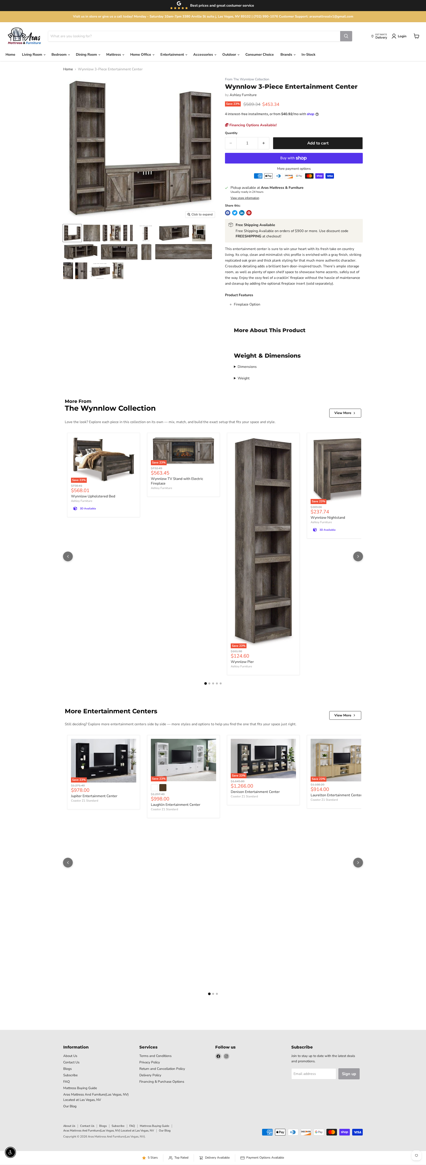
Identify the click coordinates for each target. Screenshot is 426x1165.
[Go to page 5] (221, 683)
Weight (244, 378)
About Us (70, 1056)
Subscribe (70, 1075)
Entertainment (172, 54)
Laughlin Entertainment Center (175, 804)
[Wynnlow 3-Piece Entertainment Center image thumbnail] (72, 233)
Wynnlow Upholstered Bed (93, 496)
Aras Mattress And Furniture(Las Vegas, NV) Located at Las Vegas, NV (108, 1131)
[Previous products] (68, 556)
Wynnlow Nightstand (328, 517)
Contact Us (71, 1062)
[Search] (346, 36)
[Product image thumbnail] (92, 233)
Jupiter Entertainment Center (94, 796)
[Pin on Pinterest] (249, 212)
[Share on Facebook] (227, 212)
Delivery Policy (150, 1075)
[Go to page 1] (205, 683)
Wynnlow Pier (242, 661)
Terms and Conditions (155, 1056)
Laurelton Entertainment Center (336, 795)
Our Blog (70, 1106)
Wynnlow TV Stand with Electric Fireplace (177, 481)
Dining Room (87, 54)
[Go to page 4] (217, 683)
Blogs (67, 1068)
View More (342, 413)
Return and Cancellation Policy (162, 1068)
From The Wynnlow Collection (247, 79)
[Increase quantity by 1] (263, 143)
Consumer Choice (259, 54)
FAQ (66, 1081)
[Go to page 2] (209, 683)
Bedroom (59, 54)
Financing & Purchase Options (161, 1081)
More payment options (294, 169)
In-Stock (309, 54)
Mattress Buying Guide (80, 1088)
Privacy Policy (149, 1062)
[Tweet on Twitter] (234, 212)
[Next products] (358, 556)
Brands (286, 54)
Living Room (32, 54)
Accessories (203, 54)
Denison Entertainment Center (255, 791)
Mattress (114, 54)
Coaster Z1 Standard (84, 801)
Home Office (141, 54)
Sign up (349, 1073)
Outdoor (229, 54)
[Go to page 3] (213, 683)
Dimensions (247, 366)
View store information (245, 198)
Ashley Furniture (243, 95)
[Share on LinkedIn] (242, 212)
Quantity (231, 133)
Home (10, 54)
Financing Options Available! (253, 125)
